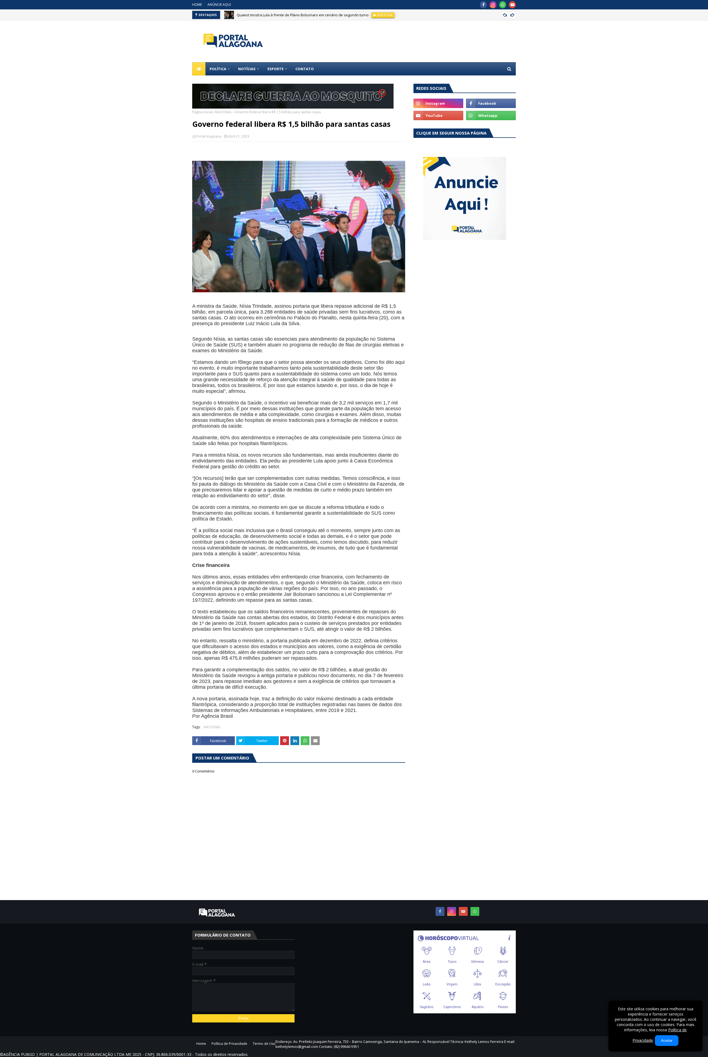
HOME (197, 4)
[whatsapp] (502, 4)
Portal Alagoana (208, 136)
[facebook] (483, 4)
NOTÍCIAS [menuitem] (247, 68)
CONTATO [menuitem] (304, 68)
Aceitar (666, 1040)
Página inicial (202, 112)
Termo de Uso (264, 1043)
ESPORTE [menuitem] (275, 68)
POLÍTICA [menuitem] (218, 68)
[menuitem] (198, 68)
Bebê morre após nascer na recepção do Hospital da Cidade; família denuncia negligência (312, 14)
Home (201, 1043)
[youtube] (512, 4)
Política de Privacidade (229, 1043)
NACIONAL (223, 112)
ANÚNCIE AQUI (219, 4)
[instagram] (493, 4)
